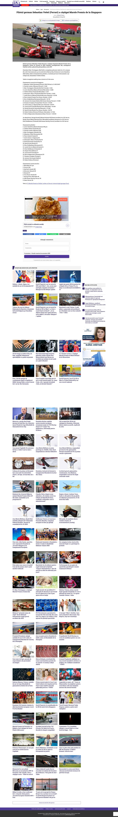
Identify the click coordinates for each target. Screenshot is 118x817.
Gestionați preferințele (60, 808)
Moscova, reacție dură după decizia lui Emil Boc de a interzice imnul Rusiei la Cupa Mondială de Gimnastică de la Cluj (23, 424)
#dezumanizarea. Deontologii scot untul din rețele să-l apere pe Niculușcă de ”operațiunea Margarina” (95, 298)
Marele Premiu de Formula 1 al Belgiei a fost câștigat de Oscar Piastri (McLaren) (22, 728)
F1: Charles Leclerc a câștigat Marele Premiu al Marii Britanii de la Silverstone (69, 355)
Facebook (30, 234)
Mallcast (60, 2)
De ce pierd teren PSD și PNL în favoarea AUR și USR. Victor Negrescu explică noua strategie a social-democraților (95, 312)
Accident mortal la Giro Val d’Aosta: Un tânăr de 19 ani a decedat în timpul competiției (45, 728)
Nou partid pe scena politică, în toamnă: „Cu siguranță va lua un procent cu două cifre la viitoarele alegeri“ (93, 290)
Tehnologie (54, 2)
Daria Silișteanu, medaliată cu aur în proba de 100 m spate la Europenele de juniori (46, 749)
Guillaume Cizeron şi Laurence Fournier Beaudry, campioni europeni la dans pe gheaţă (45, 520)
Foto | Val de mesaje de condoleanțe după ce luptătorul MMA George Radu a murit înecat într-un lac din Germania (23, 381)
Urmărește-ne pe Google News (71, 20)
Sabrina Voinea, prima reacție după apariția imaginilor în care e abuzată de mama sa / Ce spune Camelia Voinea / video (70, 592)
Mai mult (67, 2)
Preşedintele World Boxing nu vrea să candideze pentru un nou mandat (69, 637)
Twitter (41, 234)
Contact (69, 808)
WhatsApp (54, 234)
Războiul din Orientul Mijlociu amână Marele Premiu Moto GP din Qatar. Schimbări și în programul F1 (23, 496)
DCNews (16, 4)
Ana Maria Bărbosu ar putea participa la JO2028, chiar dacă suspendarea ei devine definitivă (46, 449)
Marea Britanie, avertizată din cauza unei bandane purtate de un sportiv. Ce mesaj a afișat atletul (46, 661)
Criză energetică (44, 1)
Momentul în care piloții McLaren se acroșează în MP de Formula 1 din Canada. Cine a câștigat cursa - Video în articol (23, 771)
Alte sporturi (46, 9)
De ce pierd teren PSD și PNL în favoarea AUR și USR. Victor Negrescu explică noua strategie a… (51, 5)
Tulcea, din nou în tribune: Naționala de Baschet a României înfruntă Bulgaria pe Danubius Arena (23, 309)
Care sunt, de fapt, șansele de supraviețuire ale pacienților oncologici (22, 660)
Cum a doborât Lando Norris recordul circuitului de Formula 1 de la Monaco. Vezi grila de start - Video (46, 771)
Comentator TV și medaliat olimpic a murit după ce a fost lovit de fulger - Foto (68, 728)
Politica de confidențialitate (37, 808)
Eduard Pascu (60, 15)
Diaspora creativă (60, 1)
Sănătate (88, 1)
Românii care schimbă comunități (75, 1)
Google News (38, 226)
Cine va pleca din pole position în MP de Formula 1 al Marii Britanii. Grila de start (69, 749)
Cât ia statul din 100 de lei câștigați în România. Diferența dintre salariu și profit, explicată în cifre (69, 424)
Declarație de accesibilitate (79, 808)
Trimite (47, 256)
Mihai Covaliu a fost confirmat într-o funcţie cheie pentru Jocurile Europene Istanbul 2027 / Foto (23, 794)
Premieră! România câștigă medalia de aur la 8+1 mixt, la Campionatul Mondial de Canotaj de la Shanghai (23, 638)
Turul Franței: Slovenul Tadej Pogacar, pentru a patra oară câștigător (68, 707)
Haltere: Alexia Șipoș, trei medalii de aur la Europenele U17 (23, 285)
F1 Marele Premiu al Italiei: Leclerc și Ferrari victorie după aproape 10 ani (48, 183)
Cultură (94, 1)
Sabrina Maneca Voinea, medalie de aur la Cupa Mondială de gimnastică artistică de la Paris (23, 684)
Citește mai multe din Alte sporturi (46, 802)
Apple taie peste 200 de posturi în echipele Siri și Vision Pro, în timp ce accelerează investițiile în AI (70, 286)
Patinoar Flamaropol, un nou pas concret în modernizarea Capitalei (23, 749)
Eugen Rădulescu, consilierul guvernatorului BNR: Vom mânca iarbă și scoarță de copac (95, 304)
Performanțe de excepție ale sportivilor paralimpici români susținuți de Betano (69, 566)
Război (36, 1)
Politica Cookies (49, 808)
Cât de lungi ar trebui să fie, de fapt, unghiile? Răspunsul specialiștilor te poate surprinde (23, 355)
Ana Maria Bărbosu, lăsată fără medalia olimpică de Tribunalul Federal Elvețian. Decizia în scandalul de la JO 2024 (23, 521)
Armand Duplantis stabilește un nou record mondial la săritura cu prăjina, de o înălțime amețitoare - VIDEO (70, 661)
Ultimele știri (23, 1)
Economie (52, 1)
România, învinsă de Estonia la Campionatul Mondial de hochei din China (46, 472)
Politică (31, 1)
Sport (47, 2)
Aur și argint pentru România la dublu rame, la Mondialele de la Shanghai (46, 637)
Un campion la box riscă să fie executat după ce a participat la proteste (69, 543)
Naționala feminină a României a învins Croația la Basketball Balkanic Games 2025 (46, 543)
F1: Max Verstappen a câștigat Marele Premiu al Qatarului (22, 591)
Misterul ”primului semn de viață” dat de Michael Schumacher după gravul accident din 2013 (21, 615)
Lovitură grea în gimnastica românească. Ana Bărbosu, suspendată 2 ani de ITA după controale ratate (68, 473)
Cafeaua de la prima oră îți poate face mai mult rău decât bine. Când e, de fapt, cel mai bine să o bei (23, 473)
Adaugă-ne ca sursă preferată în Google (51, 20)
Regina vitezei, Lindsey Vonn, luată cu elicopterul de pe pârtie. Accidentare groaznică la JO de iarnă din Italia (69, 496)
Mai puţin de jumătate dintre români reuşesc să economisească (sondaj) (68, 520)
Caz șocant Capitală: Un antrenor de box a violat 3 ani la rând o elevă (23, 449)
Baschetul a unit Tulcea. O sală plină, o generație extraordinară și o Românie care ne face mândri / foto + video (70, 309)
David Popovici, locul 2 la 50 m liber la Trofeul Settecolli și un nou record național (69, 380)
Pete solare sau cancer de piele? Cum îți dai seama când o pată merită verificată (23, 566)
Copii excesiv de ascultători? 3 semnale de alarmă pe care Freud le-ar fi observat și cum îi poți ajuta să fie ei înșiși (46, 592)
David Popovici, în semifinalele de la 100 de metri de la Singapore (46, 706)
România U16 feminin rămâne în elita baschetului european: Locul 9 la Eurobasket (23, 707)
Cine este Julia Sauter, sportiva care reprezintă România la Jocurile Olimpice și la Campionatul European (22, 544)
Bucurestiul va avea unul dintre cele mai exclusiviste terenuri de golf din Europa (69, 770)
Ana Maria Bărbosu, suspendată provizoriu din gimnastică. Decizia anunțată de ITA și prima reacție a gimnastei (69, 450)
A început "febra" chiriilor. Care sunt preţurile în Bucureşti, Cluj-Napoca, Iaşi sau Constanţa (69, 614)
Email (66, 234)
